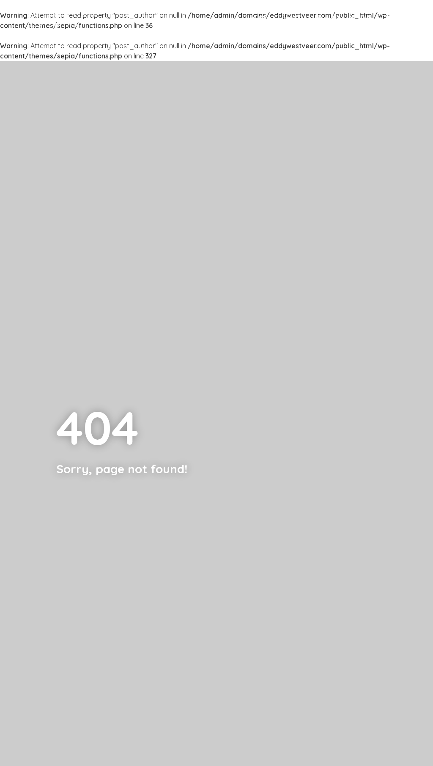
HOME (260, 17)
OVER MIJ (288, 17)
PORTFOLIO (325, 17)
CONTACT (392, 17)
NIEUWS (360, 17)
